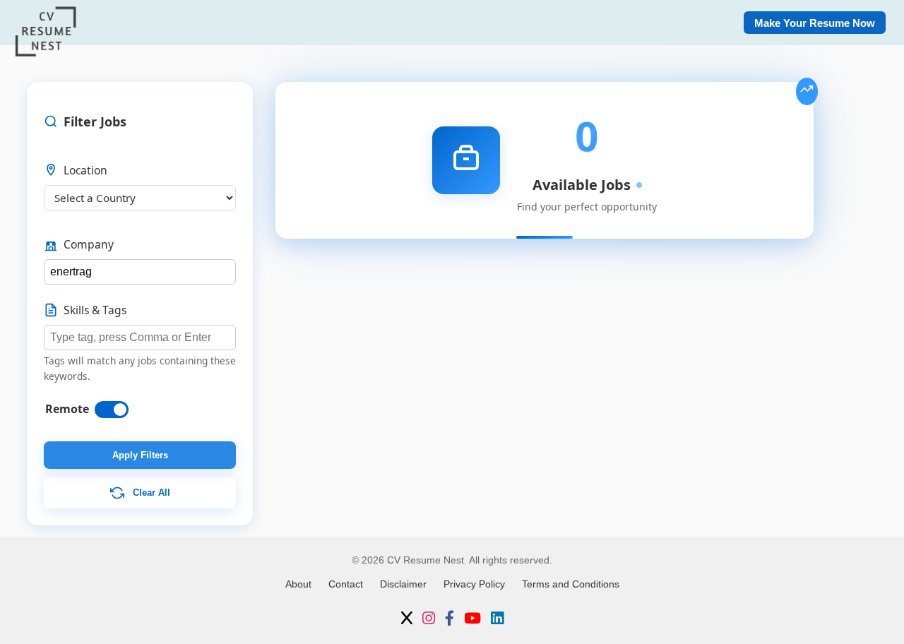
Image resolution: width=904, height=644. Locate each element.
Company (89, 244)
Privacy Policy (474, 584)
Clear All (150, 492)
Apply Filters (140, 455)
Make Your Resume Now (814, 23)
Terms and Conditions (570, 584)
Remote (67, 409)
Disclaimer (403, 584)
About (298, 584)
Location (85, 170)
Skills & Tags (95, 310)
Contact (345, 584)
